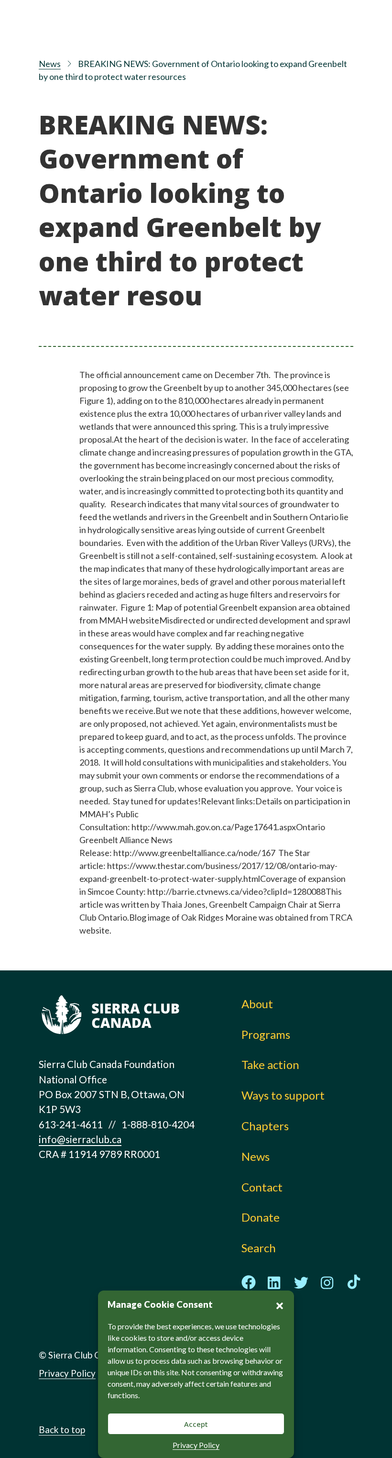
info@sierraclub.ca (80, 1139)
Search (258, 1248)
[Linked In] (275, 1282)
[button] (279, 1304)
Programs (265, 1034)
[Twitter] (301, 1283)
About (257, 1004)
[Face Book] (248, 1282)
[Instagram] (327, 1282)
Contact (262, 1187)
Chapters (265, 1126)
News (50, 63)
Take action (270, 1064)
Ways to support (283, 1095)
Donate (260, 1217)
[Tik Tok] (354, 1282)
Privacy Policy (196, 1444)
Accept (196, 1424)
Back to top (62, 1429)
